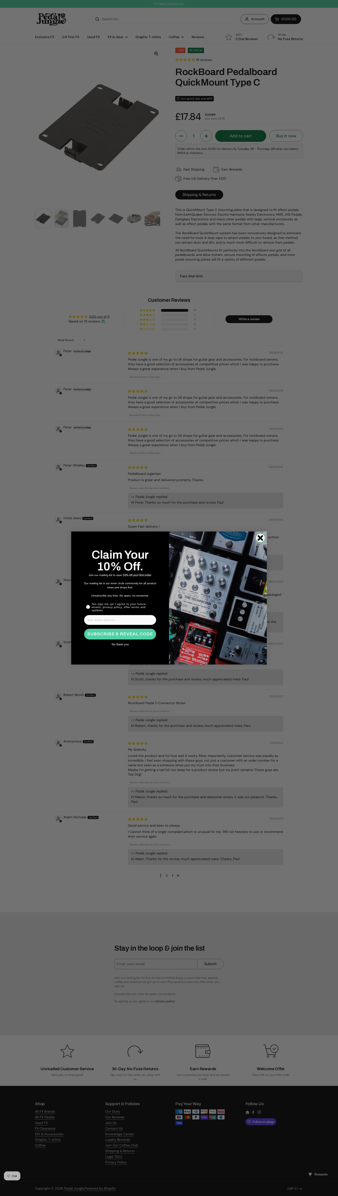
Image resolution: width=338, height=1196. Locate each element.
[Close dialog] (260, 538)
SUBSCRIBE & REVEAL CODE (120, 634)
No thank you (120, 644)
